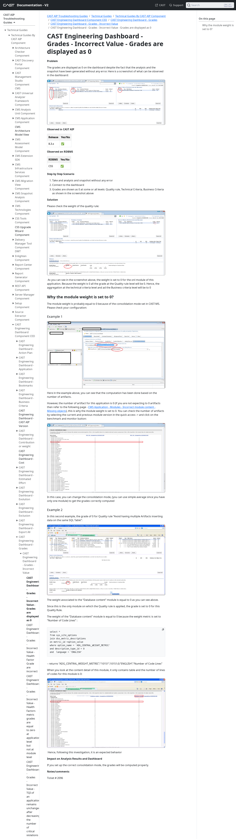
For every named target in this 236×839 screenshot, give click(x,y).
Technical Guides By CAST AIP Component (140, 16)
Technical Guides (101, 16)
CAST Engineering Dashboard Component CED (79, 20)
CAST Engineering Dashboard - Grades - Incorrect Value (84, 24)
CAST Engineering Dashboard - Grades (134, 20)
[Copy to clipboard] (163, 629)
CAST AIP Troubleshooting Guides (67, 16)
